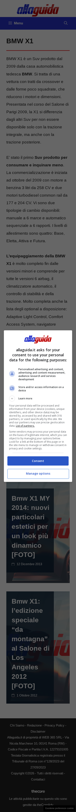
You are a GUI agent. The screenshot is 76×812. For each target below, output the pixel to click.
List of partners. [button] (25, 426)
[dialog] (38, 406)
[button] (38, 398)
